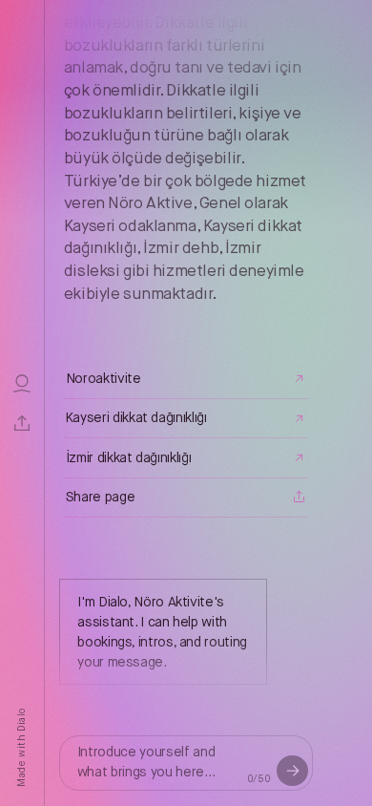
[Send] (292, 770)
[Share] (22, 423)
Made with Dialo (21, 748)
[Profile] (22, 383)
